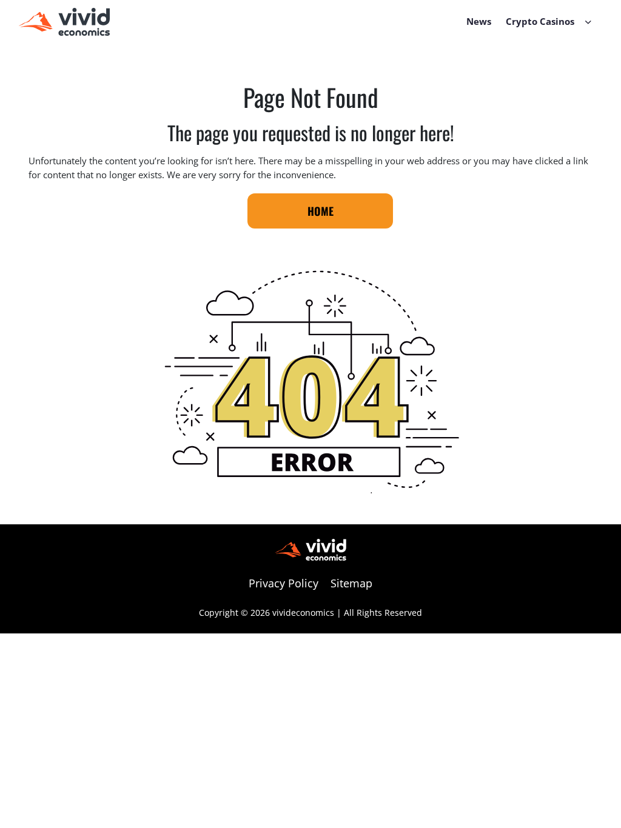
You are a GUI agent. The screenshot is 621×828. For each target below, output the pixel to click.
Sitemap (351, 583)
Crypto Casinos (540, 21)
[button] (588, 21)
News (478, 21)
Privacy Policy (283, 583)
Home (320, 211)
